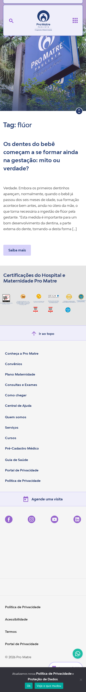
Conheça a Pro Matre (21, 353)
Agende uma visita (47, 499)
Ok (29, 685)
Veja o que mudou (49, 685)
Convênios (13, 364)
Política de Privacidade (22, 480)
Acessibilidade (16, 619)
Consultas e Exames (21, 385)
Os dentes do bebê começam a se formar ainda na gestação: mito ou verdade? (40, 156)
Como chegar (16, 395)
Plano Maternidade (20, 374)
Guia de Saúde (16, 460)
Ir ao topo (46, 333)
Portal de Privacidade (21, 470)
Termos (11, 631)
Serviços (11, 427)
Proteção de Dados (43, 679)
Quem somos (15, 417)
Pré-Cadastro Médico (22, 448)
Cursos (10, 438)
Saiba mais (17, 250)
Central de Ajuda (18, 405)
